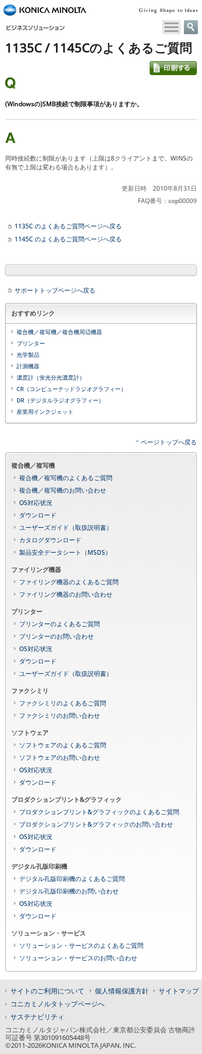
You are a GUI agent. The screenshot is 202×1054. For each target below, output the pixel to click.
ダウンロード (37, 515)
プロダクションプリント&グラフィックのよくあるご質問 (99, 811)
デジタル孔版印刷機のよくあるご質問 (72, 878)
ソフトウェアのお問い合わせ (59, 757)
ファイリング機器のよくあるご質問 (69, 581)
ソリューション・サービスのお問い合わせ (78, 958)
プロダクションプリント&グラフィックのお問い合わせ (96, 824)
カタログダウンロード (50, 540)
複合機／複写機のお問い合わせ (62, 490)
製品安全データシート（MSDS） (65, 552)
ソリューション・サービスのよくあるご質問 (81, 945)
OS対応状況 (35, 502)
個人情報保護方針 (122, 990)
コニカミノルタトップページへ (57, 1003)
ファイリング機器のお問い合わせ (65, 594)
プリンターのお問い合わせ (56, 636)
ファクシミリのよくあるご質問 (62, 703)
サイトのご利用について (47, 990)
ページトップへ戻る (169, 442)
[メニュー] (171, 27)
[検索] (191, 27)
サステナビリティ (37, 1016)
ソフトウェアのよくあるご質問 (62, 745)
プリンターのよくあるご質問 (59, 623)
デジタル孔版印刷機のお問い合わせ (69, 891)
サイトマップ (178, 990)
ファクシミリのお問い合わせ (59, 715)
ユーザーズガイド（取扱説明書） (65, 527)
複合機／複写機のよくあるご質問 (65, 477)
